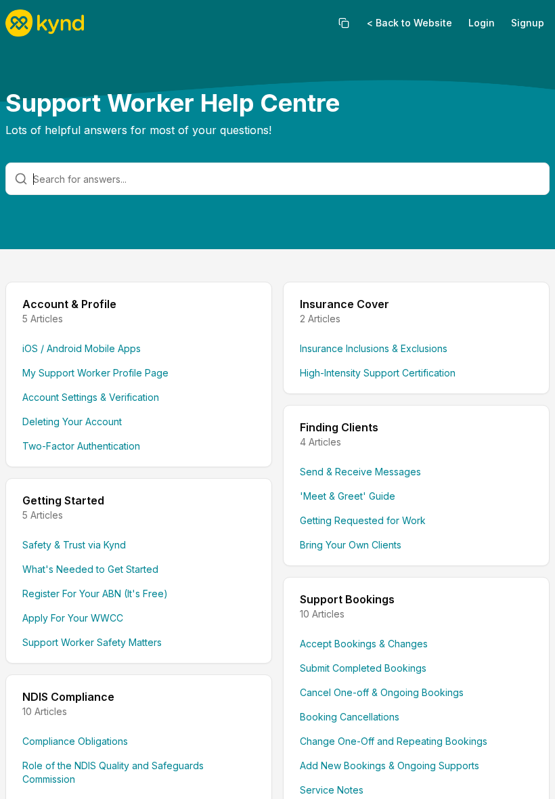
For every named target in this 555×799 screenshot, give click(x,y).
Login (481, 22)
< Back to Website (409, 22)
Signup (527, 22)
